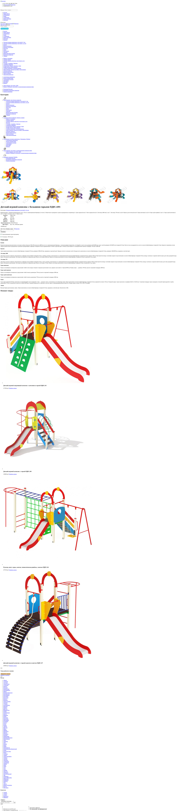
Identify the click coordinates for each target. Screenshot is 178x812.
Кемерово (5, 715)
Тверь (4, 765)
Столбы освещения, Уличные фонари (12, 68)
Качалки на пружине (8, 47)
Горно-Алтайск (7, 701)
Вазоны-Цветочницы (8, 72)
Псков (4, 750)
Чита (4, 782)
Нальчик (5, 735)
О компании (6, 17)
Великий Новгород (8, 692)
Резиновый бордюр (8, 89)
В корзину (3, 231)
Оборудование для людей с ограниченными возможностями (17, 150)
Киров (4, 716)
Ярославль (5, 787)
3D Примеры (6, 15)
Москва (5, 732)
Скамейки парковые (8, 64)
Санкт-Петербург (7, 756)
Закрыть (3, 799)
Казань (5, 711)
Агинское (5, 681)
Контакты (5, 20)
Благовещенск (6, 690)
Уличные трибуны (7, 70)
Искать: (2, 10)
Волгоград (5, 697)
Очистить (17, 228)
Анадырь (5, 682)
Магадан (5, 727)
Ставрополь (6, 761)
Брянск (5, 691)
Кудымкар (5, 721)
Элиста (5, 784)
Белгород (5, 687)
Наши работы (6, 13)
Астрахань (5, 685)
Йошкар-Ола (6, 710)
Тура (4, 769)
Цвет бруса (3, 228)
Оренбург (5, 741)
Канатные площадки (8, 54)
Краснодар (5, 719)
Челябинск (5, 780)
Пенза (4, 745)
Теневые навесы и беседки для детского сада (14, 60)
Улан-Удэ (5, 771)
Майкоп (5, 730)
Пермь (4, 746)
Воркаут (5, 83)
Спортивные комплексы (9, 77)
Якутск (5, 786)
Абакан (5, 680)
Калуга (5, 714)
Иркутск (5, 709)
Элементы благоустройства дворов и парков (13, 117)
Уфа (4, 775)
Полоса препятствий (8, 78)
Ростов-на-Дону (7, 751)
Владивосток (6, 694)
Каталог (5, 12)
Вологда (5, 699)
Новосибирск (6, 739)
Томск (4, 766)
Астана (5, 794)
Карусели (5, 48)
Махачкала (5, 731)
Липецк (5, 726)
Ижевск (5, 707)
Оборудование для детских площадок (12, 100)
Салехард (5, 754)
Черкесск (5, 781)
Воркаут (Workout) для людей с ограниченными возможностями (18, 86)
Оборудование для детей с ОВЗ (10, 85)
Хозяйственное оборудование (10, 67)
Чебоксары (5, 779)
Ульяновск (5, 772)
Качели (5, 44)
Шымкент (5, 797)
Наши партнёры (7, 18)
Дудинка (5, 704)
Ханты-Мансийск (7, 777)
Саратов (5, 759)
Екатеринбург (6, 705)
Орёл (4, 742)
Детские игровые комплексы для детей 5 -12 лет (14, 43)
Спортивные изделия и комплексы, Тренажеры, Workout (16, 139)
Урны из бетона (7, 73)
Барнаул (5, 686)
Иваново (5, 706)
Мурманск (5, 734)
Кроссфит (5, 82)
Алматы (5, 793)
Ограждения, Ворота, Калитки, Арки (12, 65)
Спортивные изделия (8, 79)
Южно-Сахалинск (7, 785)
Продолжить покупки (5, 673)
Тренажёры (6, 80)
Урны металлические (8, 74)
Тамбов (5, 764)
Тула (4, 767)
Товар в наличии (6, 8)
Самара (5, 755)
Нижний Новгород (7, 737)
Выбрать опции (13, 388)
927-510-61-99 (3, 23)
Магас (4, 729)
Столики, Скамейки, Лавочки (10, 63)
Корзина (5, 40)
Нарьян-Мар (6, 736)
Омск (4, 740)
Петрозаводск (6, 747)
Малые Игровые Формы (9, 53)
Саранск (5, 757)
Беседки (5, 62)
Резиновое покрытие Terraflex (10, 157)
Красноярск (6, 720)
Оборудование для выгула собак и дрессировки (14, 69)
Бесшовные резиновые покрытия (11, 90)
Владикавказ (6, 695)
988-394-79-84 (3, 24)
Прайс (4, 16)
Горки (4, 49)
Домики (5, 56)
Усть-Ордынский (7, 774)
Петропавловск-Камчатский (10, 749)
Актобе (5, 792)
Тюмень (5, 770)
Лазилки (5, 52)
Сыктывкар (6, 762)
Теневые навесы (7, 59)
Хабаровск (5, 776)
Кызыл (5, 725)
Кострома (5, 717)
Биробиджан (6, 689)
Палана (5, 744)
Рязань (4, 752)
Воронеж (5, 700)
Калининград (6, 712)
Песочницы (6, 51)
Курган (5, 722)
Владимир (5, 696)
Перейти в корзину (5, 675)
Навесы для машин (7, 58)
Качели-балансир (7, 46)
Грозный (5, 702)
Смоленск (5, 760)
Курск (4, 724)
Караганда (5, 796)
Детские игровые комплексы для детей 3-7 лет (14, 42)
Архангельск (6, 684)
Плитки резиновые (7, 91)
